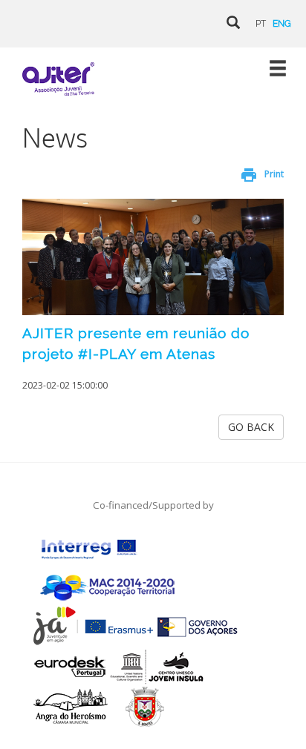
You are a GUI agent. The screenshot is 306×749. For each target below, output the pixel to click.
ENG (282, 24)
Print (274, 174)
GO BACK (251, 427)
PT (260, 24)
